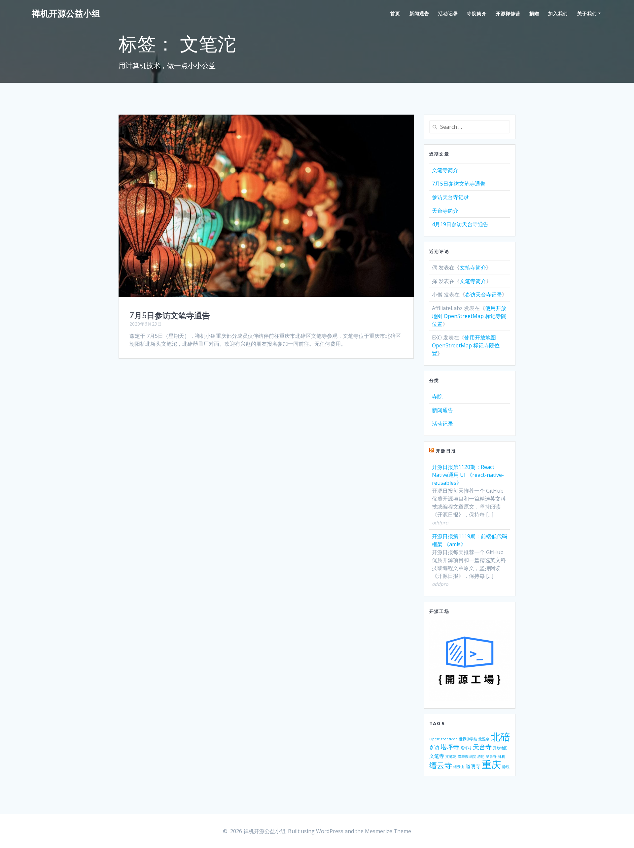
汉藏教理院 (467, 756)
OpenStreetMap (443, 739)
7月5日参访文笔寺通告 (169, 315)
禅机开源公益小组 (66, 13)
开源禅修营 (508, 13)
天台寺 (482, 747)
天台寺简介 (445, 210)
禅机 (501, 756)
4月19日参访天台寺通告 (460, 224)
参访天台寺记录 (450, 197)
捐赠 (534, 13)
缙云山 (458, 766)
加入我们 (558, 13)
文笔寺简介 (445, 170)
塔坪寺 (449, 747)
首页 (395, 13)
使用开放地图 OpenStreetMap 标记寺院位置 (469, 316)
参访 (434, 747)
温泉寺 (491, 756)
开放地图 (500, 748)
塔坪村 (466, 748)
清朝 (480, 756)
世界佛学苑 (468, 739)
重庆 (491, 764)
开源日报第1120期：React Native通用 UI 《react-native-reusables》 (468, 474)
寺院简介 (477, 13)
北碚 (500, 736)
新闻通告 (419, 13)
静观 (506, 766)
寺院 (437, 396)
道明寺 (473, 766)
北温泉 (483, 739)
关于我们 (587, 13)
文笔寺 (436, 756)
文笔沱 (450, 756)
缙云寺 (440, 765)
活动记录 (448, 13)
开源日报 (446, 450)
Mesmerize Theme (388, 831)
